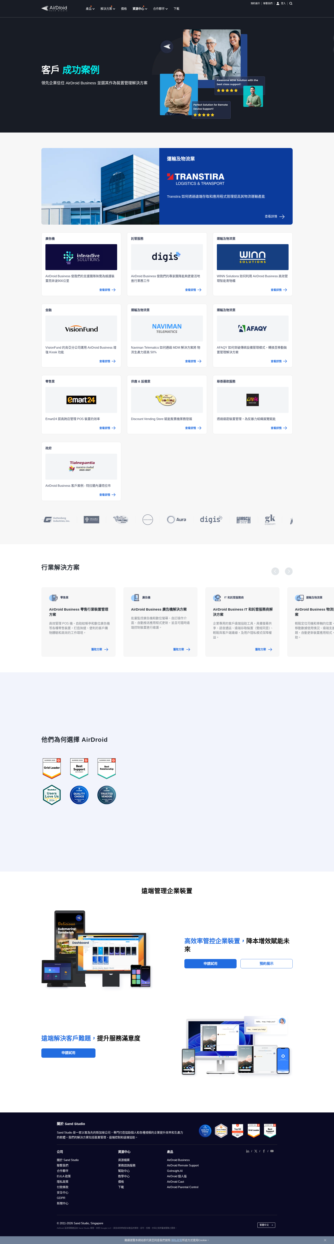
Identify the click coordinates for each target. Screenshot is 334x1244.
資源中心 (139, 8)
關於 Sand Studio (68, 1160)
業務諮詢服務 (126, 1165)
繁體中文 (264, 1225)
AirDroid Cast (175, 1181)
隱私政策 (62, 1181)
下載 (176, 8)
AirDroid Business (178, 1160)
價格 (124, 8)
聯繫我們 (268, 3)
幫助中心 (124, 1170)
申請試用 (210, 964)
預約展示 (255, 3)
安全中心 (62, 1192)
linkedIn (247, 1151)
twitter (255, 1151)
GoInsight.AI (175, 1170)
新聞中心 (62, 1203)
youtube (272, 1151)
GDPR (61, 1198)
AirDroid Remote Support (183, 1165)
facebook (263, 1151)
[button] (275, 571)
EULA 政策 (64, 1176)
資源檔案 (124, 1160)
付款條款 (62, 1187)
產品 (89, 8)
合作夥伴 (159, 8)
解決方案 (107, 8)
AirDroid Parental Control (182, 1187)
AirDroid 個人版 (177, 1176)
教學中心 (124, 1176)
